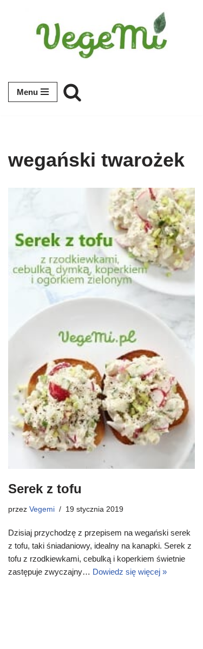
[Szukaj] (72, 91)
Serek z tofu (45, 488)
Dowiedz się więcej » (130, 571)
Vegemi (42, 509)
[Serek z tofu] (101, 328)
